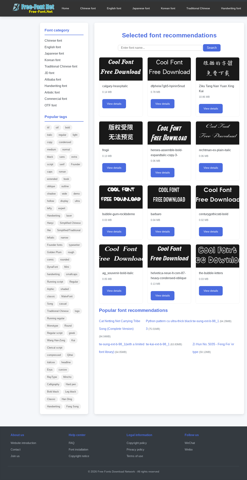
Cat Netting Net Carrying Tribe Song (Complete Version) (119, 328)
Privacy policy (135, 449)
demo (77, 193)
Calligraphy (53, 384)
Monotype (52, 325)
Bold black (53, 391)
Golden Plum (54, 252)
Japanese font (141, 8)
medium (51, 149)
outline (65, 186)
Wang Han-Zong (56, 340)
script (50, 164)
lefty (49, 208)
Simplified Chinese (70, 222)
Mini (66, 266)
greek (72, 333)
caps (49, 171)
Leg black (70, 391)
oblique (51, 186)
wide (64, 193)
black (50, 156)
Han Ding (67, 399)
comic (50, 259)
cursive (63, 369)
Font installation (78, 449)
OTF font (51, 105)
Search (212, 47)
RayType (52, 377)
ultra (77, 201)
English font (114, 8)
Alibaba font (53, 79)
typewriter (74, 244)
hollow (50, 201)
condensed (65, 142)
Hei (49, 230)
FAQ (71, 443)
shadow (51, 193)
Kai (73, 340)
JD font (49, 73)
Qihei (70, 355)
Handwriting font (231, 8)
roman (62, 171)
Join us (15, 456)
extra (74, 156)
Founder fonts (55, 244)
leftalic (50, 237)
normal (66, 149)
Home (65, 8)
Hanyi (50, 222)
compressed (54, 355)
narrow (64, 237)
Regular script (55, 333)
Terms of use (135, 456)
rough (71, 252)
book (66, 179)
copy (49, 142)
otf (57, 127)
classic (51, 296)
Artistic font (52, 92)
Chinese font (88, 8)
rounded (64, 259)
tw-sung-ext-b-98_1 (212, 321)
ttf (48, 127)
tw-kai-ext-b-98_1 (164, 344)
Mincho (67, 377)
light (75, 134)
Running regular (55, 318)
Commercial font (56, 98)
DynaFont (52, 266)
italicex (51, 362)
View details (114, 103)
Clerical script (54, 347)
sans (62, 156)
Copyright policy (137, 443)
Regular (73, 281)
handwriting (53, 274)
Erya (49, 369)
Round (68, 325)
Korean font (168, 8)
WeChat (190, 443)
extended (52, 179)
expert (61, 208)
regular (62, 134)
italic (49, 134)
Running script (55, 281)
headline (66, 362)
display (64, 201)
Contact (15, 449)
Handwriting (53, 215)
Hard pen (71, 384)
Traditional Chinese (198, 8)
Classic (51, 399)
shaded (65, 289)
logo (77, 311)
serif (62, 164)
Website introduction (23, 443)
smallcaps (71, 274)
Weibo (189, 449)
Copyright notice (79, 456)
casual (63, 303)
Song (50, 303)
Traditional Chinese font (61, 66)
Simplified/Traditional (68, 230)
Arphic (50, 289)
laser (69, 215)
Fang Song (72, 406)
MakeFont (67, 296)
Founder (75, 164)
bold (67, 127)
